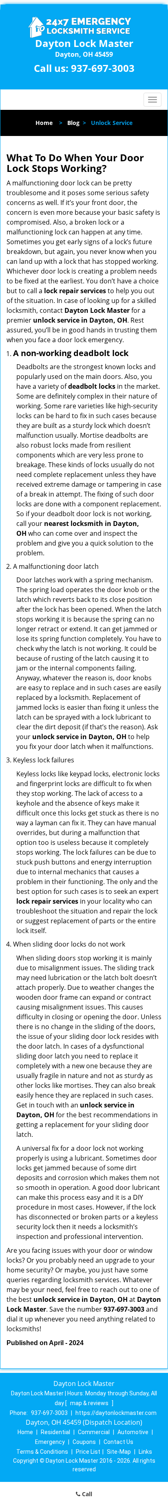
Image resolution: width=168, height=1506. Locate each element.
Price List (88, 1451)
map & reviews (90, 1403)
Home (44, 123)
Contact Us (118, 1442)
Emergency (50, 1442)
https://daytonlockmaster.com (116, 1413)
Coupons (84, 1442)
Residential (55, 1432)
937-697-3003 (103, 68)
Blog (73, 123)
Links (145, 1451)
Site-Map (119, 1451)
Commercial (94, 1432)
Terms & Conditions (42, 1451)
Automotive (132, 1432)
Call (86, 1494)
